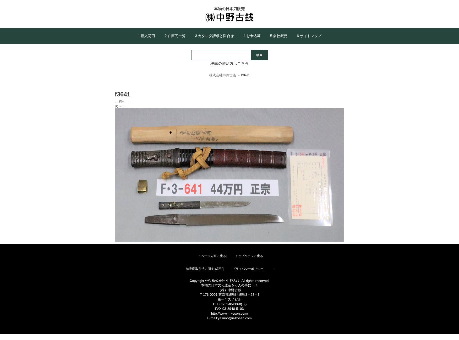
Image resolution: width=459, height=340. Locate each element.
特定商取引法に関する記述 (204, 269)
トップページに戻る (249, 256)
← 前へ (120, 101)
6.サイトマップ (309, 36)
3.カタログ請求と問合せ (214, 36)
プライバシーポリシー (247, 269)
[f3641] (229, 241)
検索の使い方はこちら (229, 63)
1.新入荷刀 (146, 36)
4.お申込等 (252, 36)
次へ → (120, 106)
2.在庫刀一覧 (175, 36)
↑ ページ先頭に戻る (212, 256)
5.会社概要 (278, 36)
